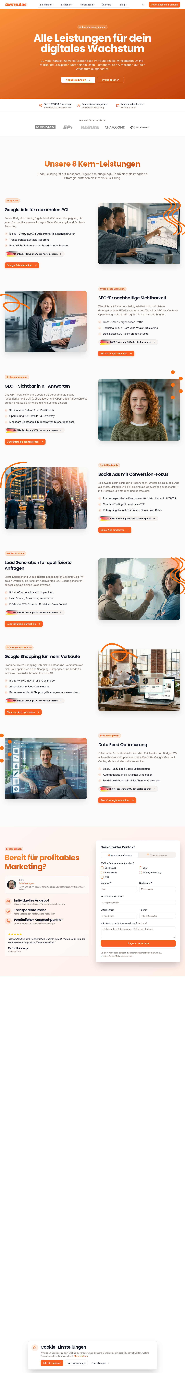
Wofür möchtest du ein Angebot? (117, 863)
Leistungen (46, 4)
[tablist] (138, 855)
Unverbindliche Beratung (164, 4)
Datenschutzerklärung (147, 952)
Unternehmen (107, 909)
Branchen (66, 4)
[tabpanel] (138, 909)
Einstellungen (98, 1363)
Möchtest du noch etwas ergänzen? (124, 923)
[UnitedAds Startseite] (16, 5)
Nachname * (145, 883)
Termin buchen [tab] (158, 855)
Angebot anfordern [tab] (121, 855)
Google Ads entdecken (19, 265)
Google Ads (110, 868)
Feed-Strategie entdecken (115, 800)
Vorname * (106, 883)
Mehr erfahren (81, 1356)
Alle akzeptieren (52, 1363)
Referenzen (86, 4)
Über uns (106, 4)
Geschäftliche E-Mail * (112, 896)
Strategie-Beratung (152, 872)
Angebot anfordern (138, 943)
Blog (122, 4)
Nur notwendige (76, 1363)
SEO (145, 868)
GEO (107, 877)
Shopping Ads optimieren (21, 712)
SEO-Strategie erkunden (114, 353)
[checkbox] (102, 867)
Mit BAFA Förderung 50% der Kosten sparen (35, 254)
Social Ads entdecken (112, 529)
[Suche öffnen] (143, 4)
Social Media (111, 872)
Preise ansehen (110, 79)
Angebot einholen (76, 79)
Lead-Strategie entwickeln (21, 624)
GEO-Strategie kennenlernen (23, 441)
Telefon (143, 909)
